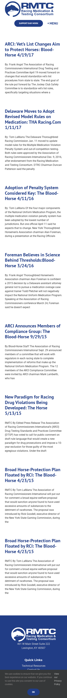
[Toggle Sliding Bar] (52, 23)
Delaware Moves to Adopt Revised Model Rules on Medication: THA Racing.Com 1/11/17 (33, 119)
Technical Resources (33, 665)
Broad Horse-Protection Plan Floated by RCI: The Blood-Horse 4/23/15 (32, 474)
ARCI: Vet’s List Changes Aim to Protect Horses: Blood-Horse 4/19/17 (32, 49)
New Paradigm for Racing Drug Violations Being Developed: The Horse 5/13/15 (29, 405)
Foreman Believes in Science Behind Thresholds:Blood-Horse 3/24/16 (32, 260)
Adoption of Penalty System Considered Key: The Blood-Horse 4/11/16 (31, 192)
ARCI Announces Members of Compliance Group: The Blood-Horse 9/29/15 (32, 331)
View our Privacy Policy (58, 679)
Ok (33, 692)
